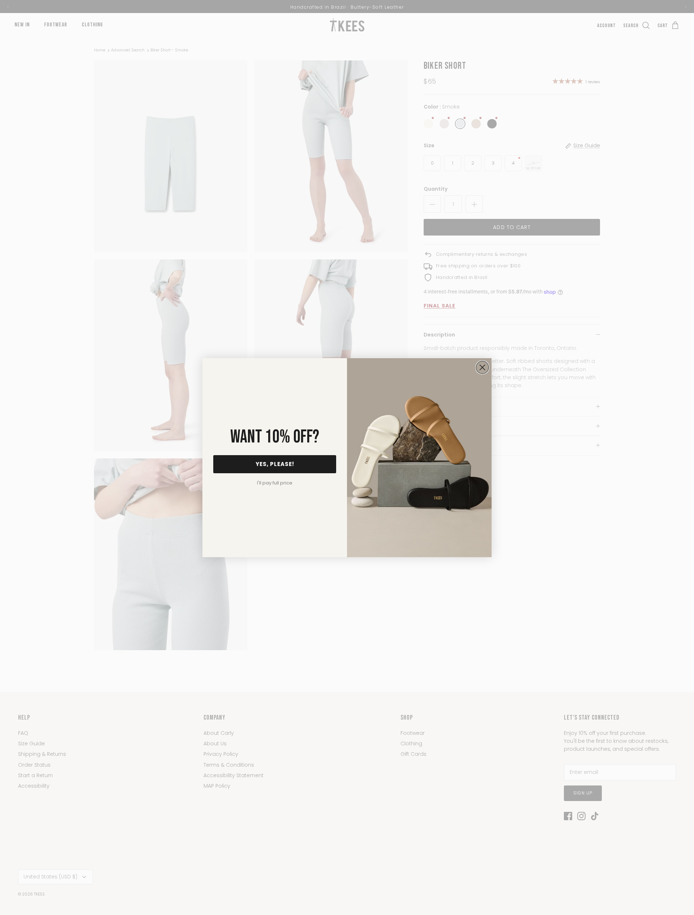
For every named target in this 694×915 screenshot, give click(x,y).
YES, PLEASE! (275, 464)
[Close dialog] (482, 367)
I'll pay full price (274, 482)
